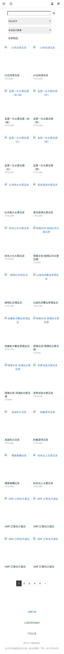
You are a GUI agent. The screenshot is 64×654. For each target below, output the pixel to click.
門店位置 (32, 633)
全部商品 (13, 38)
